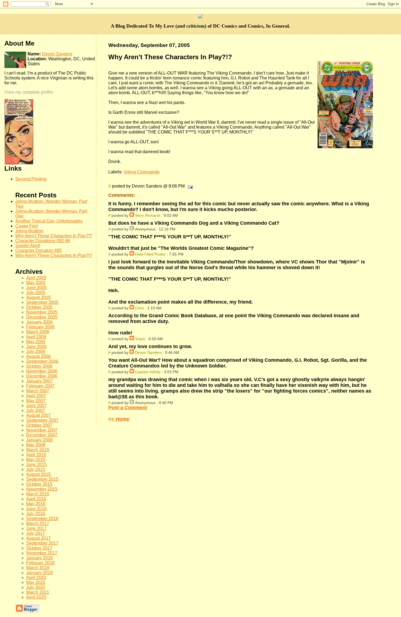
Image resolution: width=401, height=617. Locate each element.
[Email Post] (189, 186)
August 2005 (38, 297)
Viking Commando (142, 172)
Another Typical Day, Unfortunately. (49, 221)
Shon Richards (147, 215)
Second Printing (30, 179)
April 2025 (36, 597)
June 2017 (36, 528)
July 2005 (35, 292)
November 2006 (41, 371)
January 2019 (39, 572)
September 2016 (42, 518)
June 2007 (36, 405)
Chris (139, 308)
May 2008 (35, 445)
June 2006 (36, 346)
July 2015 (35, 469)
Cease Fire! (26, 226)
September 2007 (42, 420)
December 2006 (41, 376)
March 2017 (37, 523)
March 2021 (37, 592)
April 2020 (36, 577)
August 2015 (38, 474)
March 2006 (37, 332)
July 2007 (35, 410)
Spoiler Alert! (27, 245)
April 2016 (36, 499)
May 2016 (35, 504)
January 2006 (39, 322)
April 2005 (36, 277)
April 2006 (36, 336)
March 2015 (37, 449)
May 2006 (35, 341)
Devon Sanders (148, 352)
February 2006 (40, 327)
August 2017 (38, 538)
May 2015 (35, 459)
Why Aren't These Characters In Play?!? (53, 235)
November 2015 (41, 489)
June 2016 (36, 508)
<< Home (118, 419)
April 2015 (36, 454)
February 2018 (40, 562)
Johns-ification (29, 231)
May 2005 (35, 282)
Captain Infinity (148, 372)
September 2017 (42, 543)
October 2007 (39, 425)
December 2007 (41, 435)
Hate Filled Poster (150, 254)
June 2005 (36, 287)
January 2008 (39, 440)
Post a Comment (127, 407)
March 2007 (37, 390)
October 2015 (39, 484)
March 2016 (37, 494)
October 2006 (39, 366)
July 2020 (35, 587)
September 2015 (42, 479)
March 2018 (37, 567)
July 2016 (35, 513)
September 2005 (42, 302)
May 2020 (35, 582)
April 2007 (36, 395)
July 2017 (35, 533)
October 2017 (39, 548)
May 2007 (35, 400)
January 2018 (39, 558)
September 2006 (42, 361)
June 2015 (36, 464)
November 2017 (41, 553)
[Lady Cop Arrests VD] (18, 163)
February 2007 (40, 386)
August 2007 (38, 415)
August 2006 (38, 356)
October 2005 (39, 307)
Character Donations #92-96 (42, 240)
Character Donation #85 (38, 250)
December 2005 (41, 317)
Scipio (140, 339)
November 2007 (41, 430)
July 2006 (35, 351)
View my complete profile (28, 92)
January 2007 (39, 381)
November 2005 (41, 312)
